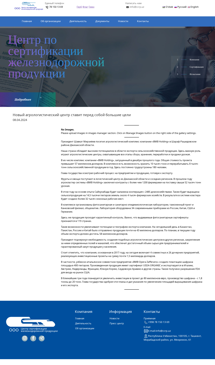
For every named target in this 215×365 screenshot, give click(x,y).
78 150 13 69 (56, 6)
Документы (102, 21)
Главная (27, 21)
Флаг (85, 6)
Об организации (51, 21)
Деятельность (78, 21)
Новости (123, 21)
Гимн (91, 6)
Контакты (143, 21)
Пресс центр (117, 323)
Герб (79, 6)
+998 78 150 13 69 (158, 322)
